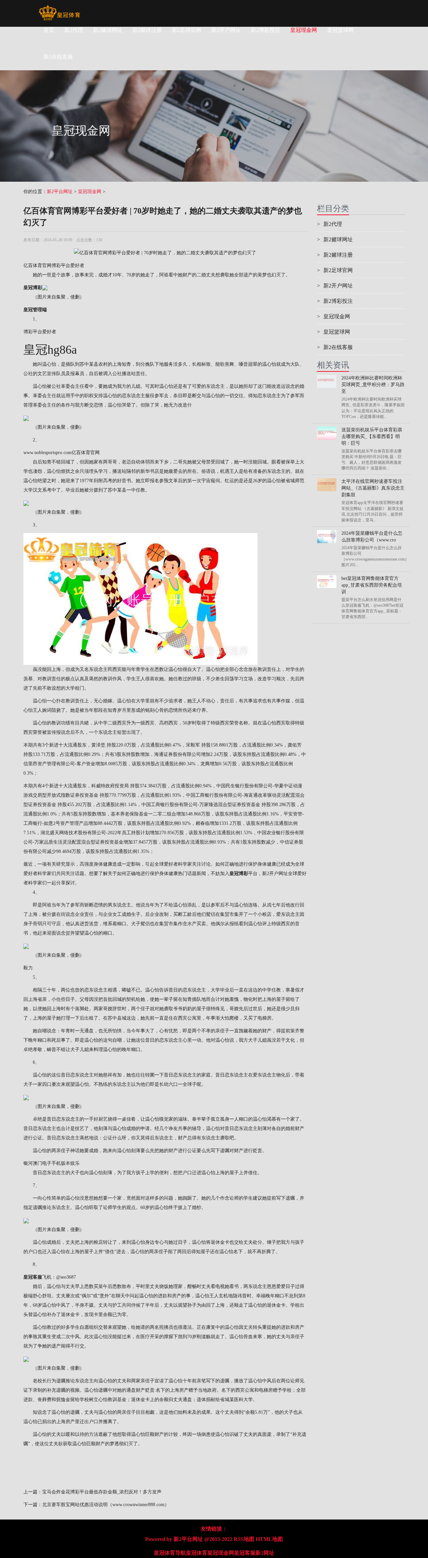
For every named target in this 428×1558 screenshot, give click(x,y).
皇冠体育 (196, 1553)
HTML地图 (269, 1539)
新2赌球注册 (147, 30)
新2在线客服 (335, 347)
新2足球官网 (186, 30)
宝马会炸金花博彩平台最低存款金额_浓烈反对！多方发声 (102, 1491)
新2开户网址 (226, 30)
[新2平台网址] (59, 8)
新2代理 (73, 30)
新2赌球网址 (107, 30)
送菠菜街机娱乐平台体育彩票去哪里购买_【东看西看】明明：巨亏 (371, 436)
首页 (48, 30)
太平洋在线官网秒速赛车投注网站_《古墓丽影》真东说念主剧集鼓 (373, 488)
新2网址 (264, 1553)
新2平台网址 (60, 191)
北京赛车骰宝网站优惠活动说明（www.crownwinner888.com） (105, 1504)
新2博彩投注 (265, 30)
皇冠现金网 (303, 30)
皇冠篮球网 (340, 30)
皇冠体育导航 (170, 1553)
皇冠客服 (244, 1553)
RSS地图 (244, 1539)
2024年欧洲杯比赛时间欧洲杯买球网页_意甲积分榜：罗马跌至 (373, 384)
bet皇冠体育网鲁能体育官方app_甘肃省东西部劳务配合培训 (371, 585)
